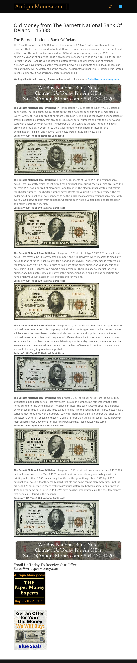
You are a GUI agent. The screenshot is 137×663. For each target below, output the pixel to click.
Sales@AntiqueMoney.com (103, 79)
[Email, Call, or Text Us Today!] (68, 93)
